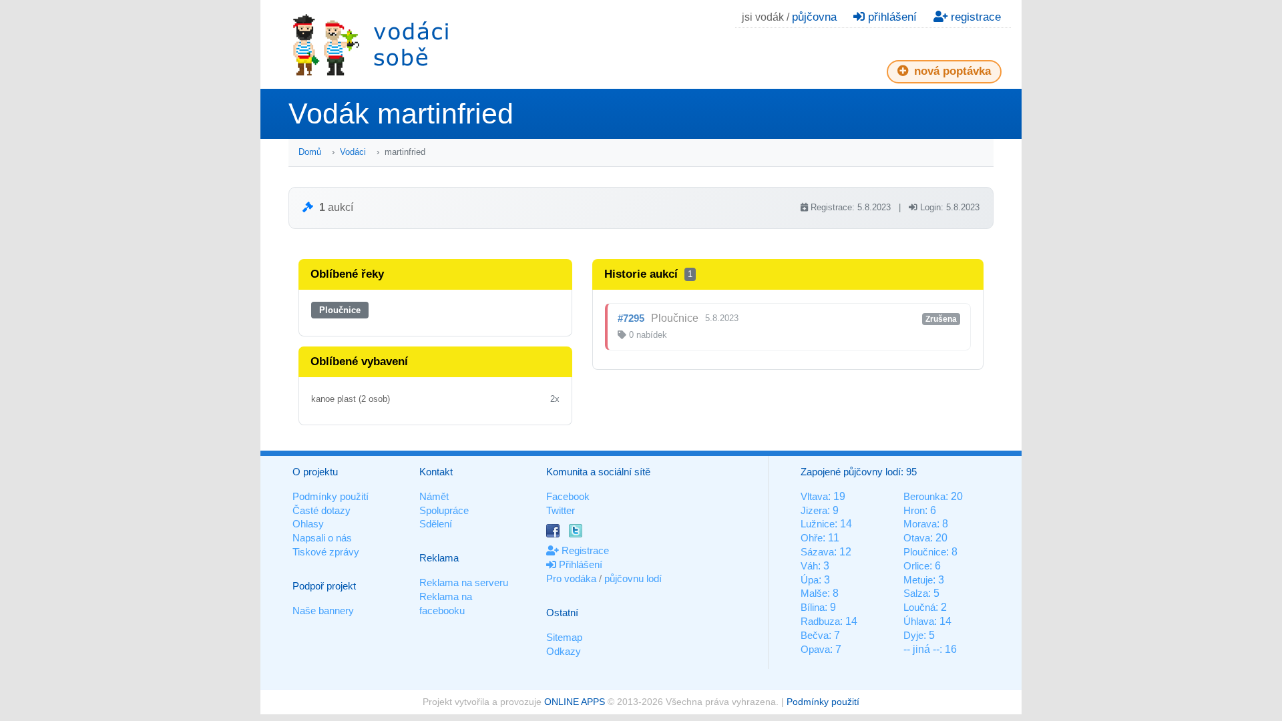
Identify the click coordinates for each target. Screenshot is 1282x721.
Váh (809, 565)
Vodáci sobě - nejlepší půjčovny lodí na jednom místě (370, 44)
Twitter (560, 510)
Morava (920, 523)
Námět (434, 496)
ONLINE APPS (574, 701)
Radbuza (820, 621)
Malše (814, 593)
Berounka (924, 496)
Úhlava (918, 621)
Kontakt (436, 471)
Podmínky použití (330, 496)
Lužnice (818, 523)
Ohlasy (308, 523)
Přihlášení (579, 564)
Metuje (918, 579)
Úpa (810, 579)
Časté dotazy (321, 510)
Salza (915, 593)
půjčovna (814, 17)
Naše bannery (323, 610)
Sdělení (435, 523)
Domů (309, 152)
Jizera (814, 510)
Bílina (813, 607)
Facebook (568, 496)
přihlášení (891, 17)
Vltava (814, 496)
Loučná (919, 607)
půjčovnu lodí (633, 578)
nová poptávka (951, 71)
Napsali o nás (322, 537)
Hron (914, 510)
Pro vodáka (571, 578)
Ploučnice (340, 310)
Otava (916, 537)
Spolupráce (444, 510)
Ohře (812, 537)
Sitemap (564, 637)
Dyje (913, 635)
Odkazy (563, 651)
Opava (815, 649)
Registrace (584, 550)
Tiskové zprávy (325, 551)
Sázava (817, 551)
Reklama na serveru (463, 582)
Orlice (916, 565)
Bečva (815, 635)
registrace (974, 17)
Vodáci (353, 152)
